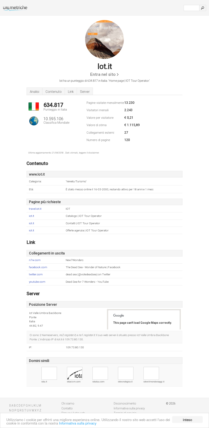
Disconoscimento (125, 403)
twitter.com (36, 274)
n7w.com (35, 260)
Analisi (34, 92)
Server (85, 92)
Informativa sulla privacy (78, 423)
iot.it (31, 215)
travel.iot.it (35, 208)
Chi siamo (67, 403)
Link (71, 92)
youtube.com (37, 281)
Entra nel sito (103, 74)
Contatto (67, 408)
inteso (187, 419)
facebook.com (38, 267)
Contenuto (54, 92)
